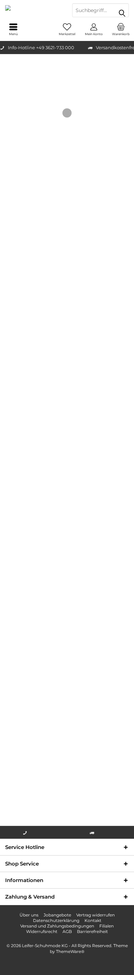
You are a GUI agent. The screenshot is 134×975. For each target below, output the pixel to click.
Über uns (29, 915)
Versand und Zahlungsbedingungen (57, 926)
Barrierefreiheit (92, 931)
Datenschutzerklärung (56, 920)
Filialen (106, 926)
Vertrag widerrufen (95, 915)
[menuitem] (120, 29)
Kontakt (93, 920)
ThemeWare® (70, 951)
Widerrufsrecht (41, 931)
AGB (67, 931)
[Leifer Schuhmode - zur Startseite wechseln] (33, 10)
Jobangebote (57, 915)
